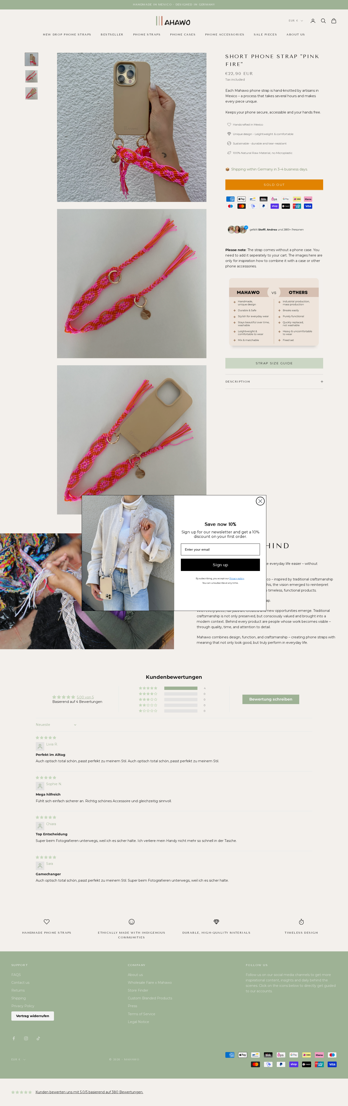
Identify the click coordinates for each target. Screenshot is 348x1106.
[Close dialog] (260, 501)
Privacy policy (236, 578)
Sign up (220, 564)
